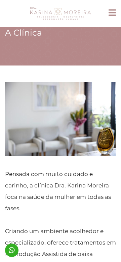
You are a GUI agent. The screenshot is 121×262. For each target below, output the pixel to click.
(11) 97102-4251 (11, 250)
